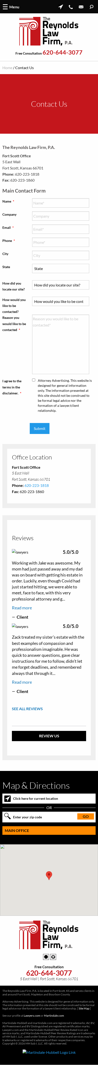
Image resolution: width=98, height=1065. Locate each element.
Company (9, 214)
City (5, 254)
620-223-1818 (36, 485)
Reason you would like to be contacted (14, 323)
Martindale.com (54, 1015)
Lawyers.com (32, 1015)
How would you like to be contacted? (14, 306)
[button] (49, 875)
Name (8, 201)
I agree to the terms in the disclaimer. (11, 387)
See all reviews (27, 708)
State (6, 267)
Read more (22, 607)
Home (7, 67)
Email (8, 227)
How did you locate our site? (13, 286)
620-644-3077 (63, 52)
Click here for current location (35, 798)
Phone (8, 241)
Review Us (49, 736)
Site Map (84, 1008)
